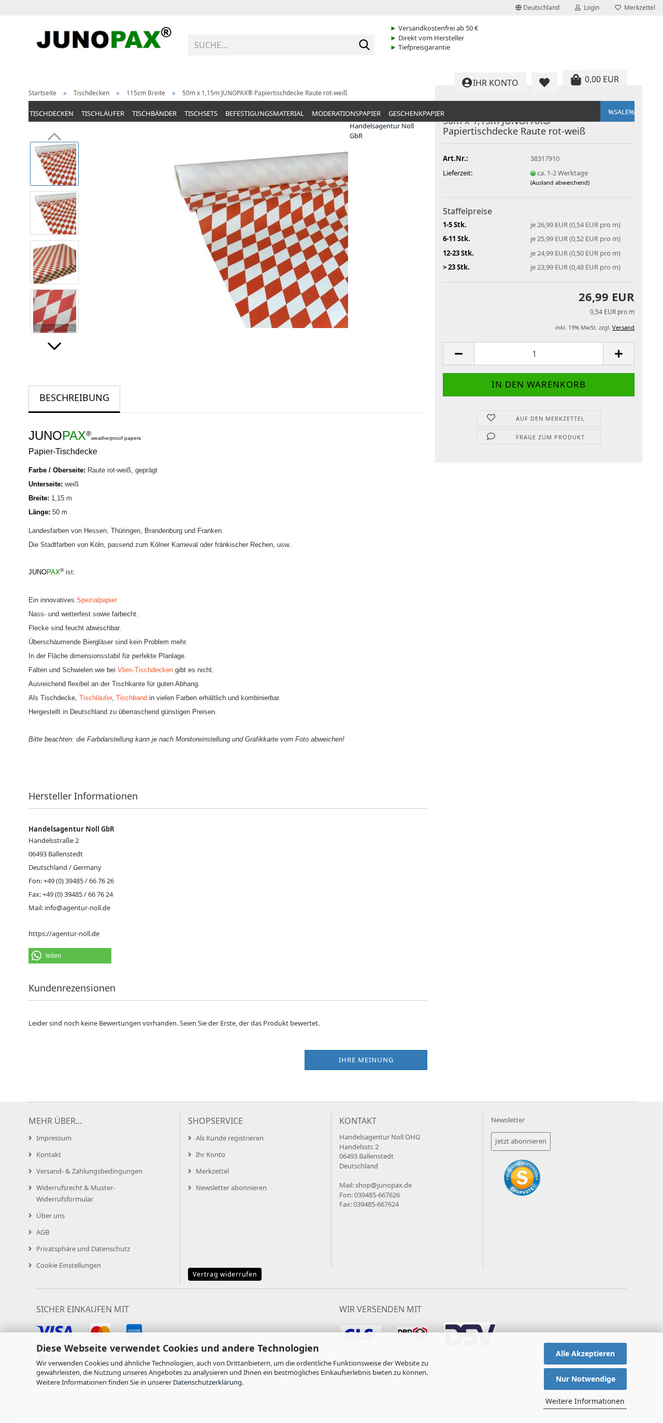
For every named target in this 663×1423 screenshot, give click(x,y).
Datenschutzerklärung (207, 1382)
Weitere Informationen (585, 1401)
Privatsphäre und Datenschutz (83, 1248)
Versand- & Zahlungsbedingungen (89, 1171)
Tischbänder (154, 113)
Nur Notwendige (585, 1379)
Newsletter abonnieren (231, 1187)
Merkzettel (638, 7)
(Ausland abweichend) (559, 182)
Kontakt (48, 1154)
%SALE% (621, 111)
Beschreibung (74, 397)
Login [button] (590, 7)
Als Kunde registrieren (230, 1138)
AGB (42, 1232)
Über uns (50, 1215)
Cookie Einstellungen (68, 1265)
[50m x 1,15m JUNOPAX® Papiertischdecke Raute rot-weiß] (258, 237)
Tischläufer (102, 113)
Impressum (53, 1138)
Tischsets (201, 113)
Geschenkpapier (416, 113)
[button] (537, 8)
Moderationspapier (346, 113)
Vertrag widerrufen (225, 1274)
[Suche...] (364, 45)
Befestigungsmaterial (264, 113)
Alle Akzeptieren (585, 1353)
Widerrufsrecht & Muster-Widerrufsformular (75, 1193)
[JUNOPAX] (104, 41)
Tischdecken (52, 113)
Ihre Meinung (366, 1059)
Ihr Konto (210, 1154)
